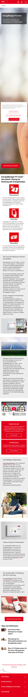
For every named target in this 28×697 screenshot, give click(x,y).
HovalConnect (9, 578)
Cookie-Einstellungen (14, 111)
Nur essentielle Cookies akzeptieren (13, 115)
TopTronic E (15, 557)
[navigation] (25, 2)
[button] (10, 166)
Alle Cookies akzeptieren (14, 119)
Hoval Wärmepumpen (9, 463)
